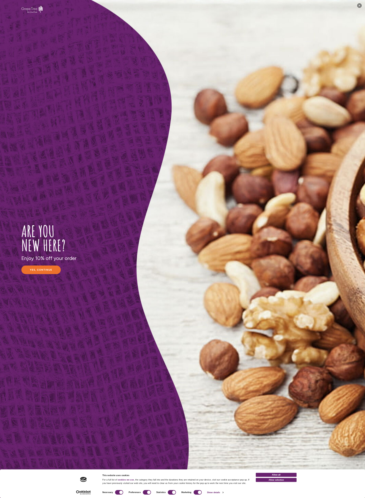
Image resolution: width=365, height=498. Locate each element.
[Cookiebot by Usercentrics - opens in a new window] (83, 492)
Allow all (276, 474)
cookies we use (126, 479)
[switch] (147, 492)
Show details (213, 492)
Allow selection (276, 480)
